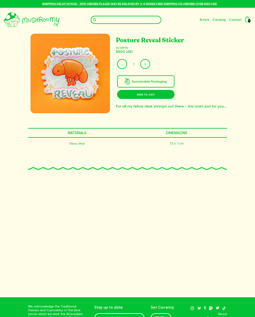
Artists (204, 20)
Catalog (219, 20)
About (222, 314)
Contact (235, 20)
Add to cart (146, 94)
